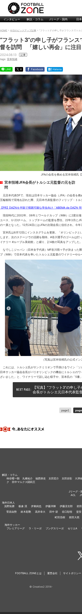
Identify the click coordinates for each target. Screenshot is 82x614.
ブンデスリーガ (55, 528)
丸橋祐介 (27, 478)
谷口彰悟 (67, 511)
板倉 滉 (23, 506)
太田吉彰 (67, 478)
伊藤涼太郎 (66, 506)
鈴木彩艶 (26, 511)
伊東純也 (36, 506)
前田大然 (74, 517)
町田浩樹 (60, 517)
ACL (73, 495)
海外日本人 (8, 502)
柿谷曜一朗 (13, 478)
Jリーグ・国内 (58, 19)
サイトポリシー (72, 573)
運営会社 (52, 573)
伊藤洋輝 (50, 506)
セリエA (72, 528)
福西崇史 (40, 478)
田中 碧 (53, 511)
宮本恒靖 (12, 59)
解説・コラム (35, 19)
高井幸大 (40, 511)
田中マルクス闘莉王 (23, 482)
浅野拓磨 (9, 506)
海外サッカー (12, 524)
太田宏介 (54, 478)
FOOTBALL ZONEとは (28, 573)
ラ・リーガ (35, 528)
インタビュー (11, 19)
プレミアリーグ (16, 528)
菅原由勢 (11, 511)
